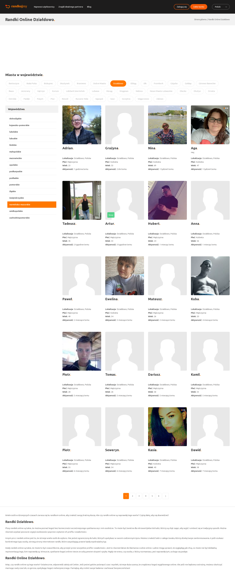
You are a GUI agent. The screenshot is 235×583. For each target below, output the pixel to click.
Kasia (152, 450)
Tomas (110, 374)
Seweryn (112, 450)
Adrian (67, 148)
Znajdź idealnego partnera (70, 7)
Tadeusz (68, 223)
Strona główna (200, 19)
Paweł (67, 299)
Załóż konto (198, 7)
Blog (89, 7)
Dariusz (154, 374)
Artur (109, 223)
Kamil (195, 374)
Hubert (154, 223)
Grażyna (111, 148)
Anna (195, 223)
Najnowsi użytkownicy (44, 7)
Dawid (196, 450)
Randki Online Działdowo (219, 19)
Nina (151, 148)
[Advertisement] (117, 46)
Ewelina (111, 299)
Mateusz (155, 299)
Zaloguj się (182, 7)
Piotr (66, 374)
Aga (194, 148)
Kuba (195, 299)
